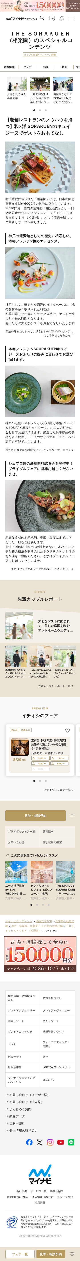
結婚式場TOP (44, 921)
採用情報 (40, 1202)
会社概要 (21, 1191)
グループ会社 (65, 1196)
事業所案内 (57, 1191)
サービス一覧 (38, 1191)
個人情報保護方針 (42, 1196)
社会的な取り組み (17, 1196)
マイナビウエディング (18, 921)
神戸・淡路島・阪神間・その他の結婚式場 (37, 926)
